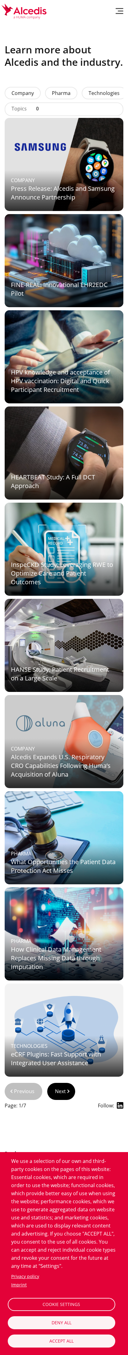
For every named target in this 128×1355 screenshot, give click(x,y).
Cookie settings (61, 1304)
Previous (24, 1091)
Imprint (19, 1285)
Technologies (104, 93)
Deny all (61, 1323)
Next (60, 1091)
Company (22, 93)
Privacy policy (25, 1276)
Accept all (61, 1341)
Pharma (61, 93)
